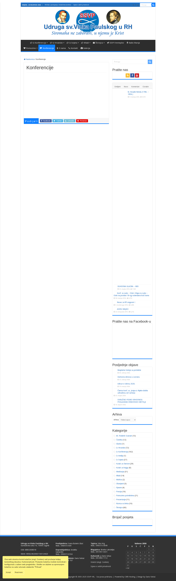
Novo (126, 87)
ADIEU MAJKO (122, 309)
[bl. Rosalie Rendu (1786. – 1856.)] (120, 187)
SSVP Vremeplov (117, 43)
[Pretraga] (153, 5)
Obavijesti (120, 484)
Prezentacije (121, 499)
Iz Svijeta (73, 43)
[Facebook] (135, 5)
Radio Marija (134, 43)
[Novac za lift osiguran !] (115, 302)
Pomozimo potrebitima (125, 496)
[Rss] (133, 5)
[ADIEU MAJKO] (115, 309)
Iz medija (119, 456)
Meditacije (120, 472)
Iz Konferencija (39, 43)
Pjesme (119, 488)
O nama (62, 48)
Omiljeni (117, 87)
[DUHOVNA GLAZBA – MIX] (115, 286)
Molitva (119, 480)
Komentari (135, 87)
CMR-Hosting (130, 577)
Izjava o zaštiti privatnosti (81, 5)
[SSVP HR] (88, 23)
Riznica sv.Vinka (122, 503)
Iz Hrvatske (58, 43)
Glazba (119, 444)
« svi (127, 568)
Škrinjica (99, 43)
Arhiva (116, 420)
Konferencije (48, 48)
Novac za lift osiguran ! (126, 302)
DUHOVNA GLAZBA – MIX (128, 286)
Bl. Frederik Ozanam (124, 436)
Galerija (86, 48)
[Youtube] (138, 5)
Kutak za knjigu (122, 468)
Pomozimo (31, 48)
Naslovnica (25, 42)
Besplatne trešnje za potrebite (129, 370)
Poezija (119, 492)
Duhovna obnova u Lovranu (129, 377)
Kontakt (74, 48)
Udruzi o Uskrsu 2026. (126, 384)
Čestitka (119, 440)
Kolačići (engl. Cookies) (100, 562)
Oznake (146, 87)
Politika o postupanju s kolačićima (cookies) (58, 5)
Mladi (86, 43)
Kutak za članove (123, 464)
